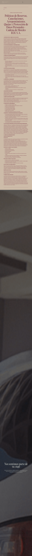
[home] (5, 2)
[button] (23, 2)
